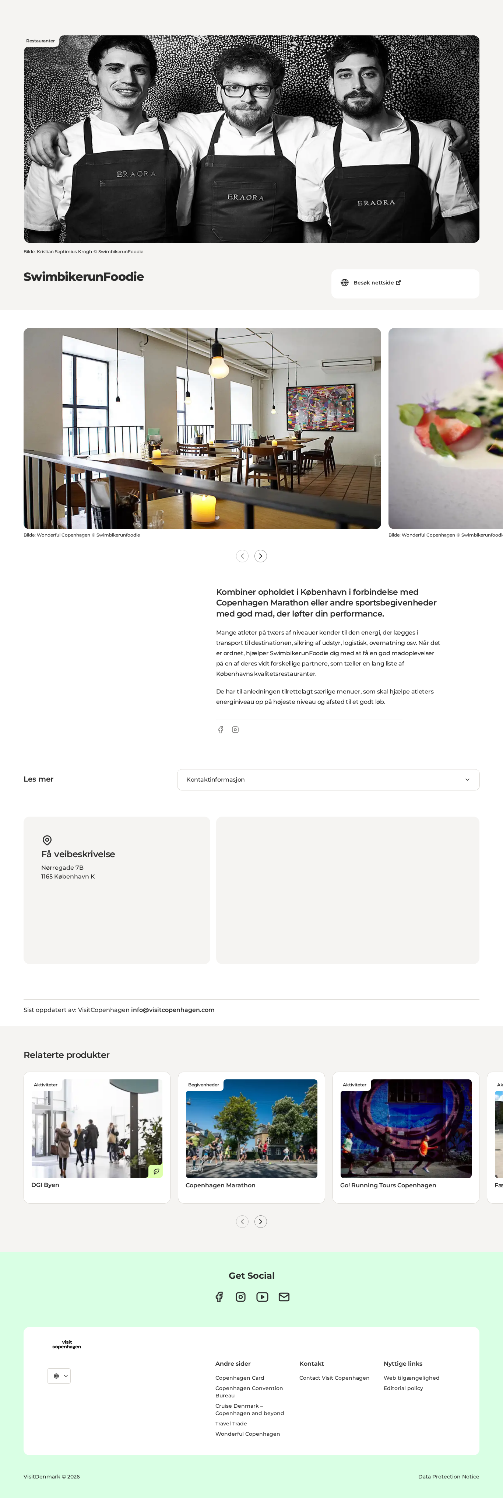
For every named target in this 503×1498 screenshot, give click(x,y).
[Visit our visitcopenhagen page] (218, 1297)
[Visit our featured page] (262, 1297)
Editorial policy (403, 1388)
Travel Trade (231, 1423)
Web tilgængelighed (412, 1378)
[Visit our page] (240, 1297)
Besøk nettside (373, 282)
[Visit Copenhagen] (66, 1345)
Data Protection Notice (448, 1476)
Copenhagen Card (239, 1378)
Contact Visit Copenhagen (334, 1378)
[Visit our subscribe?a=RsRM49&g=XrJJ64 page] (284, 1297)
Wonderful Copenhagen (247, 1434)
